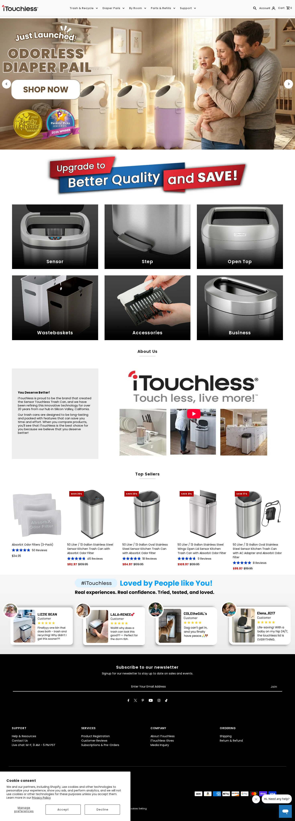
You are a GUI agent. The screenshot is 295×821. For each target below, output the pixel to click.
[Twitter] (135, 701)
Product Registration (95, 736)
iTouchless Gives (162, 741)
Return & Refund (231, 741)
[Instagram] (159, 701)
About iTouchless (163, 736)
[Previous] (6, 83)
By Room (135, 8)
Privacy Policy (41, 798)
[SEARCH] (254, 8)
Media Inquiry (160, 745)
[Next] (288, 83)
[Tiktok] (166, 701)
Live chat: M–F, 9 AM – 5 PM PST (33, 745)
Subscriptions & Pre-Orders (100, 745)
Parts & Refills (161, 8)
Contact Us (20, 741)
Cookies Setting (138, 808)
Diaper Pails (111, 8)
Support (186, 8)
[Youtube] (151, 701)
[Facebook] (128, 701)
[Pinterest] (143, 701)
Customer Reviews (94, 741)
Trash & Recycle (82, 8)
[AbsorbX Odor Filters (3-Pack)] (37, 514)
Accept (63, 810)
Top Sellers (147, 474)
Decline (102, 810)
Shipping (226, 736)
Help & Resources (24, 736)
